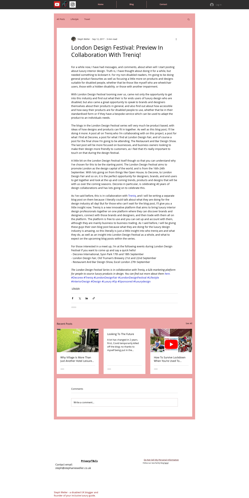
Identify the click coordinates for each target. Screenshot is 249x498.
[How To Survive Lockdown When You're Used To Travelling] (171, 340)
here (166, 463)
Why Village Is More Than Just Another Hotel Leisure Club (76, 359)
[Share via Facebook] (72, 298)
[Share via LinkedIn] (86, 298)
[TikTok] (65, 4)
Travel (87, 19)
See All (189, 323)
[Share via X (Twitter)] (79, 298)
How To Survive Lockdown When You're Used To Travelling (169, 359)
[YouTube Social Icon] (57, 4)
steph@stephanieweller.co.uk (73, 468)
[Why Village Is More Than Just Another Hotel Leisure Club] (78, 340)
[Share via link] (93, 298)
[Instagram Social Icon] (72, 4)
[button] (188, 19)
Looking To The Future (120, 334)
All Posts (61, 19)
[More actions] (176, 39)
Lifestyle (75, 19)
